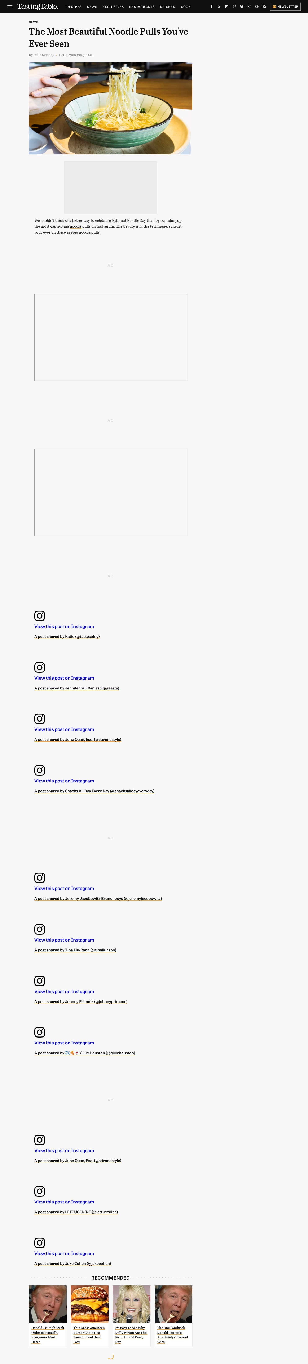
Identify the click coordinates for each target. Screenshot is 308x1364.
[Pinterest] (234, 7)
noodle (75, 226)
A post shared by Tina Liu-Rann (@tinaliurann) (75, 949)
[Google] (257, 7)
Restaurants (142, 6)
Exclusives (113, 6)
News (92, 6)
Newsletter (288, 6)
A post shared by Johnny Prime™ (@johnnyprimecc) (80, 1001)
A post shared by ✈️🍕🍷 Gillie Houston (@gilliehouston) (84, 1052)
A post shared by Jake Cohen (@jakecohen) (72, 1263)
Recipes (74, 6)
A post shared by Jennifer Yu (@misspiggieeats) (76, 687)
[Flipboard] (227, 7)
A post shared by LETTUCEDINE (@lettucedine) (76, 1211)
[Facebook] (212, 7)
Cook (186, 6)
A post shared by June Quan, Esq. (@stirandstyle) (77, 739)
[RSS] (264, 7)
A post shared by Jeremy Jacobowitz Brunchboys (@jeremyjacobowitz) (98, 898)
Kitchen (167, 6)
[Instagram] (249, 7)
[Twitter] (219, 7)
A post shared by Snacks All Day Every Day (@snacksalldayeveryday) (94, 790)
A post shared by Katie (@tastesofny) (67, 636)
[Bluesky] (242, 7)
